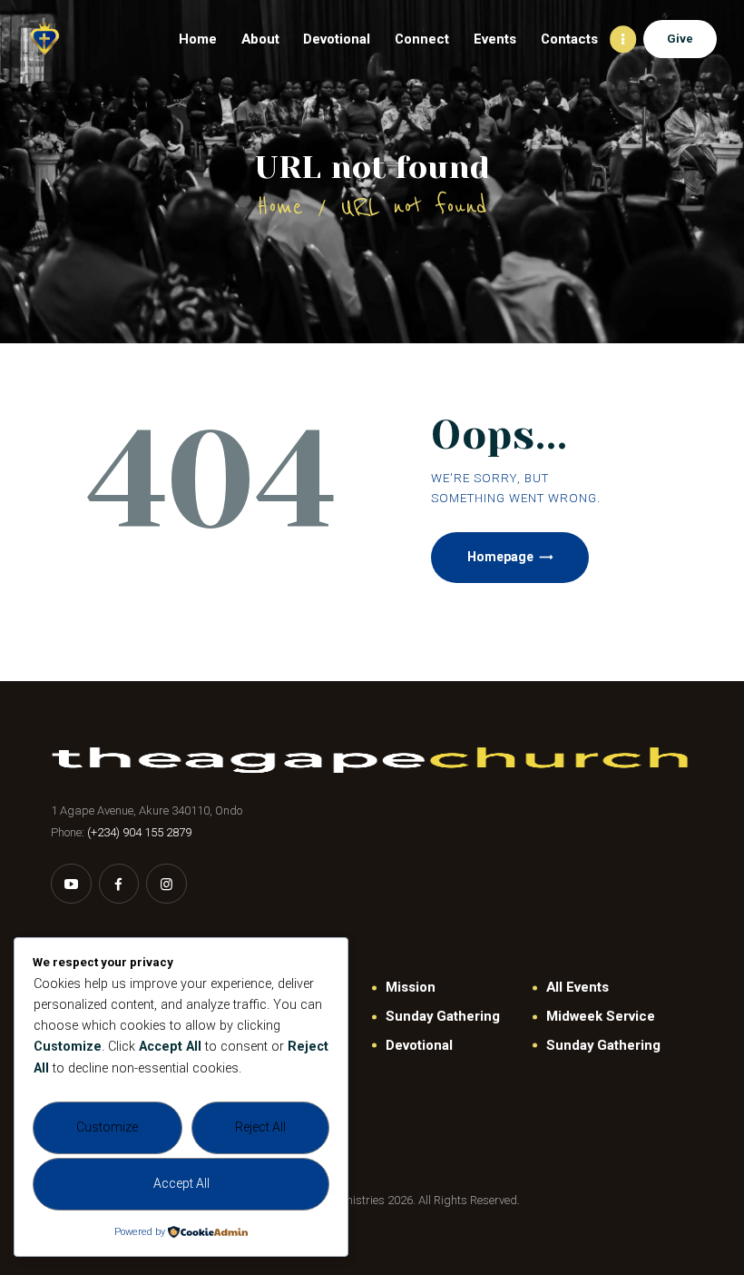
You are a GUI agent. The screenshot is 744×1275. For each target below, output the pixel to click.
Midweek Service (600, 1016)
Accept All (181, 1183)
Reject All (260, 1127)
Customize (107, 1127)
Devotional (419, 1045)
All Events (577, 987)
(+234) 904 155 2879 (139, 832)
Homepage (500, 556)
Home (280, 207)
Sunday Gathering (443, 1016)
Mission (411, 987)
